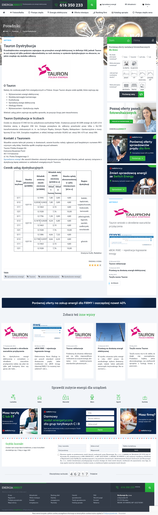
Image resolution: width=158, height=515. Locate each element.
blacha (134, 89)
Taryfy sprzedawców (79, 500)
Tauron (32, 276)
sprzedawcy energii (15, 276)
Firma (137, 40)
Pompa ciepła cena (143, 12)
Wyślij (136, 450)
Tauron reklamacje (74, 348)
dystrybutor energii (72, 276)
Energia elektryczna (58, 12)
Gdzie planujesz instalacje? (115, 64)
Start (6, 31)
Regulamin (11, 498)
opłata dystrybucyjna (50, 276)
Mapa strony (12, 503)
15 (134, 77)
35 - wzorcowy (142, 78)
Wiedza (147, 4)
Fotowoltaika (18, 12)
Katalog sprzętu (121, 12)
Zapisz (100, 430)
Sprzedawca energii (12, 159)
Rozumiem (122, 513)
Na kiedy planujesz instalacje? (113, 57)
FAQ (94, 495)
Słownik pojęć (98, 498)
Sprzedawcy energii (109, 4)
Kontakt (96, 500)
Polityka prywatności (15, 500)
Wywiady (54, 503)
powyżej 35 (150, 79)
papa (142, 89)
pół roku (142, 57)
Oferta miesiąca (81, 12)
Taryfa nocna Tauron (138, 348)
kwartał (133, 57)
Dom (111, 40)
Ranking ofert (55, 495)
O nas (10, 495)
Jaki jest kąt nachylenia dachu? (114, 75)
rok (150, 57)
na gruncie (134, 68)
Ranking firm (101, 12)
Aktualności (132, 4)
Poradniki (15, 31)
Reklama (96, 503)
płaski (126, 78)
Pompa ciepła (37, 12)
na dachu (126, 68)
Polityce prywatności (110, 513)
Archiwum (114, 283)
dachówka (126, 89)
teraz (125, 57)
